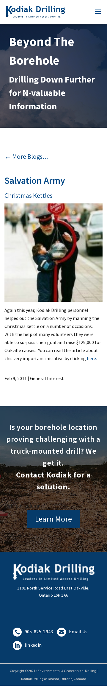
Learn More (53, 519)
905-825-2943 (34, 631)
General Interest (47, 378)
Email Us (73, 631)
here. (92, 358)
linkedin (28, 645)
